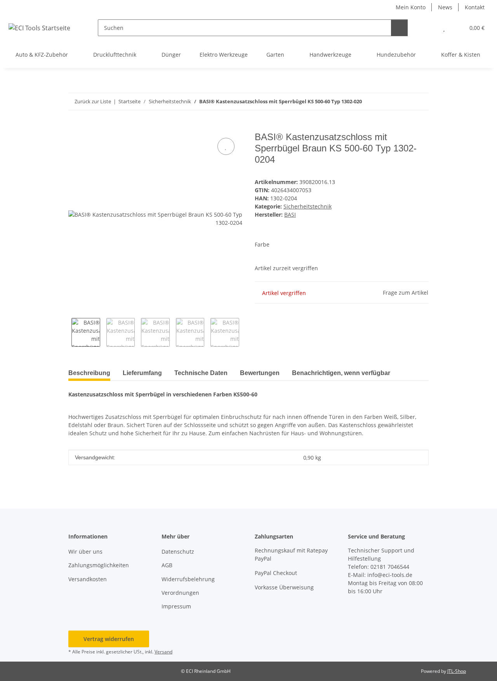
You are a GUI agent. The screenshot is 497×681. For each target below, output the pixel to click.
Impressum (176, 606)
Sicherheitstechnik (307, 206)
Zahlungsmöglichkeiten (98, 565)
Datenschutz (178, 551)
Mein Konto (411, 7)
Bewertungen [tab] (260, 373)
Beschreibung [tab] (89, 373)
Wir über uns (85, 551)
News (445, 7)
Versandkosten (87, 579)
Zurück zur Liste (93, 101)
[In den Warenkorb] (74, 127)
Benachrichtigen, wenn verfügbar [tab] (341, 373)
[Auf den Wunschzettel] (226, 146)
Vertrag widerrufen (108, 639)
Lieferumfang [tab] (142, 373)
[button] (428, 27)
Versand (163, 651)
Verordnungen (180, 592)
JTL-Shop (456, 671)
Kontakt (475, 7)
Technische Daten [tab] (201, 373)
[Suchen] (399, 27)
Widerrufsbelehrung (188, 579)
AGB (167, 565)
